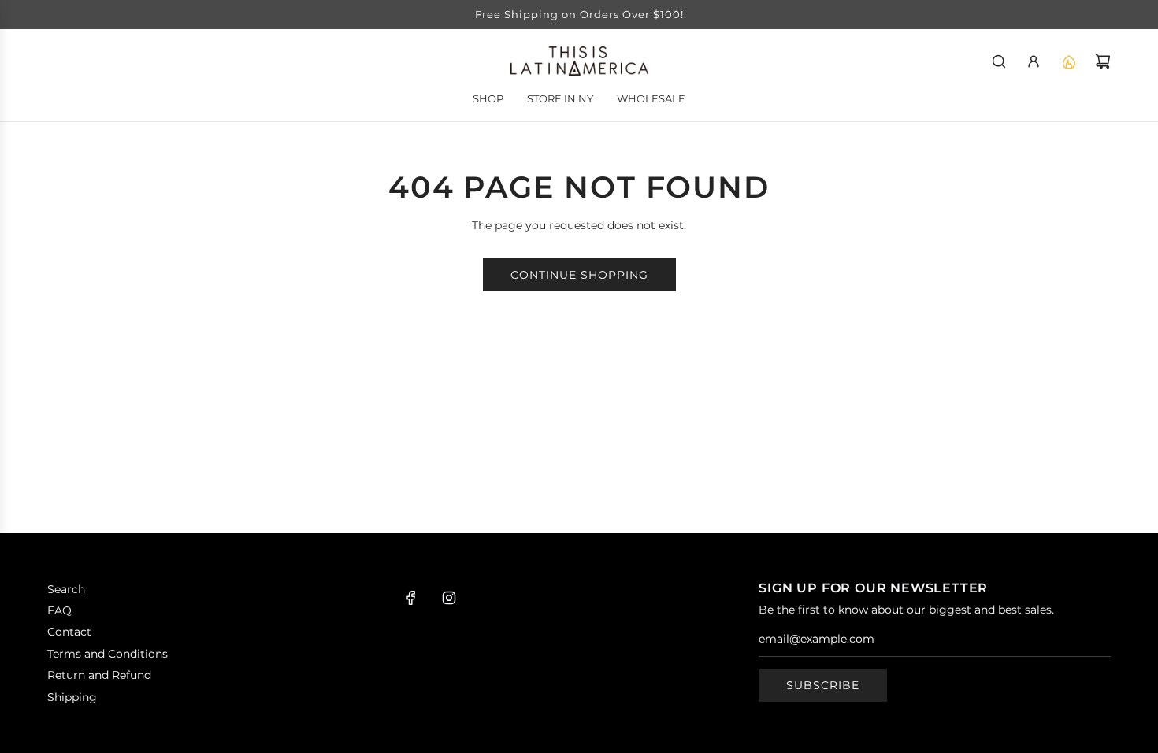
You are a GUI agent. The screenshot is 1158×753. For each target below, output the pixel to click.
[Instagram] (449, 598)
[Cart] (1103, 61)
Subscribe (822, 685)
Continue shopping (579, 275)
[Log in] (1033, 61)
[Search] (999, 61)
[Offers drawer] (1068, 61)
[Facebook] (411, 598)
